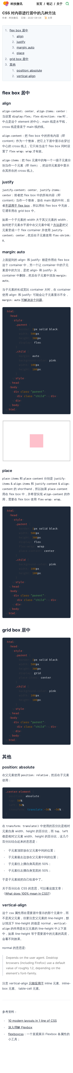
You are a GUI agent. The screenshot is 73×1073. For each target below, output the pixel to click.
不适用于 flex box (17, 205)
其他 (13, 64)
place (20, 53)
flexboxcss (16, 1034)
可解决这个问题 (31, 300)
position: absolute (29, 70)
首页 (39, 4)
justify (21, 42)
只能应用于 (36, 983)
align (20, 36)
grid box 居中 (19, 59)
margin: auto (25, 47)
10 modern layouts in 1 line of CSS (32, 1020)
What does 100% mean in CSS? (27, 893)
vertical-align (26, 76)
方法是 (57, 225)
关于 (60, 4)
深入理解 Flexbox (20, 1027)
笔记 (49, 4)
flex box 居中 (19, 30)
